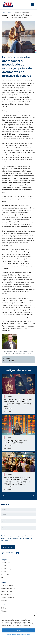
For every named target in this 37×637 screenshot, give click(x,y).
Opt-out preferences (11, 634)
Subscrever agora (8, 547)
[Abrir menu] (32, 4)
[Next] (32, 496)
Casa (3, 13)
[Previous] (4, 496)
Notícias (9, 13)
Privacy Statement (21, 634)
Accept (18, 630)
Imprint (28, 634)
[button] (34, 615)
